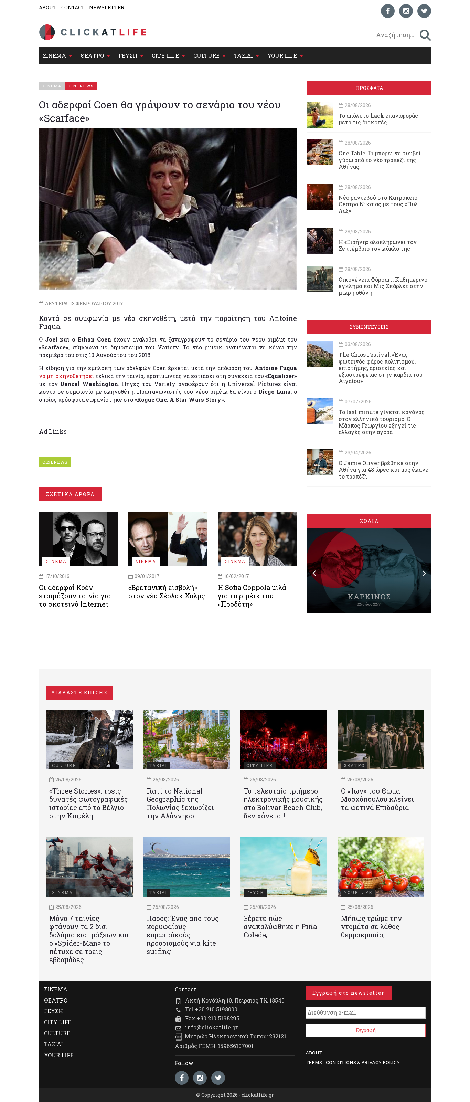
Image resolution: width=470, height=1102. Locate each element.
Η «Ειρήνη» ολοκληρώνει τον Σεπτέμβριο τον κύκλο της (378, 245)
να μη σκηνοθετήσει (66, 375)
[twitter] (424, 11)
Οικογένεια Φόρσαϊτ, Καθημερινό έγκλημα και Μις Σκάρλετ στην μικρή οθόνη (383, 286)
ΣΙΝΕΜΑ (54, 55)
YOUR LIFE (282, 55)
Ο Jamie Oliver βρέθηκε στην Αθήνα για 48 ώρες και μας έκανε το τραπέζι (383, 469)
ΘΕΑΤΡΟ (92, 55)
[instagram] (406, 11)
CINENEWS (55, 462)
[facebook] (388, 11)
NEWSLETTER (106, 7)
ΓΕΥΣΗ (127, 55)
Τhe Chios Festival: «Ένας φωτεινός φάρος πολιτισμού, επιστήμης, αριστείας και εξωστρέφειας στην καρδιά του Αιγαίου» (381, 368)
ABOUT (48, 7)
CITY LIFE (165, 55)
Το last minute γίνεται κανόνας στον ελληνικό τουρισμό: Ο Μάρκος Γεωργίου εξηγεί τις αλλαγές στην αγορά (382, 421)
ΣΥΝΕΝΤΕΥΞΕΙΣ (369, 327)
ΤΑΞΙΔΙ (243, 55)
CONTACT (73, 7)
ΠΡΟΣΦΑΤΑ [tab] (369, 88)
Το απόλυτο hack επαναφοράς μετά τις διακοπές (378, 119)
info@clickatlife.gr (211, 1027)
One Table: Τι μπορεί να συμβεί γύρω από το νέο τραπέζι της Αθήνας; (380, 159)
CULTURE (206, 55)
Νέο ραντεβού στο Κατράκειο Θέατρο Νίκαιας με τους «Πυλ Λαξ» (378, 204)
